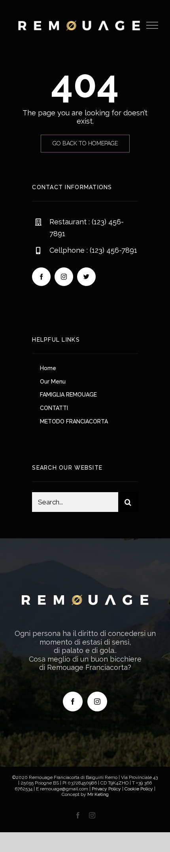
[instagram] (64, 276)
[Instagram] (97, 701)
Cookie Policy (139, 789)
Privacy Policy (106, 789)
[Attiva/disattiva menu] (152, 25)
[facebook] (41, 276)
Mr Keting (98, 794)
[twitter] (86, 276)
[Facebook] (73, 701)
